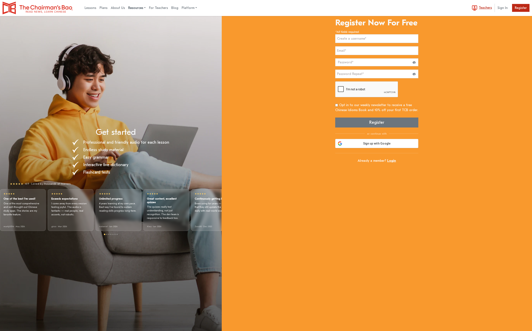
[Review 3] (108, 234)
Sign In (503, 8)
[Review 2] (106, 234)
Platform (188, 8)
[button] (414, 62)
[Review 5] (112, 234)
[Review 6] (115, 234)
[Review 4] (110, 234)
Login (391, 161)
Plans (103, 8)
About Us (118, 8)
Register (521, 8)
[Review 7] (117, 234)
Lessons (90, 8)
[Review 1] (104, 234)
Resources (135, 8)
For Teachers (158, 8)
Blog (174, 8)
